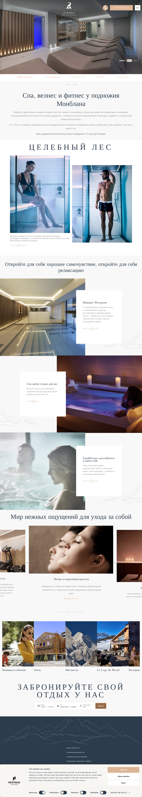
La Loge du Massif (108, 670)
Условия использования (77, 757)
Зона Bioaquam (52, 77)
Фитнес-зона (123, 77)
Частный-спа (78, 77)
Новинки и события (14, 670)
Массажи (100, 77)
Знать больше (18, 245)
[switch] (64, 792)
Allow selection (123, 776)
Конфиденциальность (76, 752)
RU (137, 8)
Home (67, 84)
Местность (71, 670)
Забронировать (121, 8)
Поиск (101, 706)
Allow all (123, 770)
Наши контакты (73, 748)
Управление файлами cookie (79, 761)
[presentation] (29, 563)
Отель (37, 670)
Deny (123, 783)
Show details (118, 793)
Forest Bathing (25, 77)
